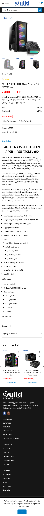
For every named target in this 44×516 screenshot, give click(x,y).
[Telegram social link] (16, 132)
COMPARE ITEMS (8, 460)
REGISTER (6, 448)
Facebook (8, 316)
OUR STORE (7, 423)
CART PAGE (6, 452)
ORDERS (6, 464)
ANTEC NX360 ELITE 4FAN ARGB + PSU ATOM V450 (22, 149)
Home (4, 74)
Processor (6, 478)
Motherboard (7, 474)
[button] (4, 35)
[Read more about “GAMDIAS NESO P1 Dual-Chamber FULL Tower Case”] (18, 356)
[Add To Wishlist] (18, 352)
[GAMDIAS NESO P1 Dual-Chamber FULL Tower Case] (11, 359)
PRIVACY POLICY (8, 434)
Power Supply (32, 375)
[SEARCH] (40, 10)
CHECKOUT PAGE (8, 456)
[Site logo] (22, 3)
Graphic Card (7, 489)
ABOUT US (6, 426)
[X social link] (10, 132)
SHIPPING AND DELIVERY (11, 438)
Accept (22, 511)
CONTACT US (7, 430)
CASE (10, 74)
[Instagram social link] (8, 413)
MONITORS (7, 486)
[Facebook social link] (7, 132)
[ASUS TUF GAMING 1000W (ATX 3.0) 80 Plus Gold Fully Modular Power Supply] (32, 359)
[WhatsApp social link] (13, 132)
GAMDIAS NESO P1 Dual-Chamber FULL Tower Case (11, 371)
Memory (5, 482)
